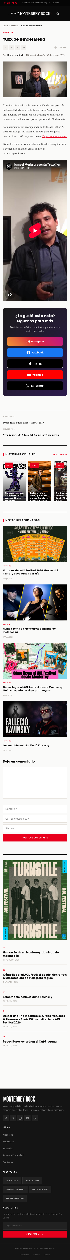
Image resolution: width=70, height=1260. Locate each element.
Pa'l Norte (12, 1180)
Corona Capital (15, 1189)
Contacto (8, 1162)
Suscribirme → (34, 1234)
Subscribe (8, 1148)
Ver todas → (60, 454)
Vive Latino (32, 1180)
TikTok (37, 363)
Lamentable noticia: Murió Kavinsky (26, 745)
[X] (13, 1118)
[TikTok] (35, 1118)
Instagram (37, 341)
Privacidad (24, 1254)
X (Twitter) (37, 386)
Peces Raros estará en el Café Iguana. (30, 1041)
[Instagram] (20, 1118)
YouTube (37, 374)
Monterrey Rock (35, 13)
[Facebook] (6, 1118)
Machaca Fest (40, 1189)
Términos (36, 1254)
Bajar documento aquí (54, 136)
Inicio (5, 25)
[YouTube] (27, 1118)
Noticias (14, 25)
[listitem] (14, 481)
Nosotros (8, 1134)
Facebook (38, 352)
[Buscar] (57, 13)
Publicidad (8, 1141)
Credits (47, 1254)
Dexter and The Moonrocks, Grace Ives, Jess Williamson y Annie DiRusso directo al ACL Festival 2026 (34, 1019)
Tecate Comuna (15, 1198)
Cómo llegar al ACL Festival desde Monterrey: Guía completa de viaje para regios (34, 976)
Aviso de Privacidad (13, 1155)
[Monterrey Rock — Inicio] (35, 1099)
